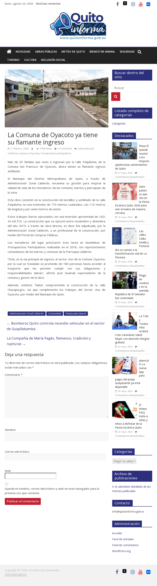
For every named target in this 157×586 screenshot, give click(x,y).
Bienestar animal (102, 51)
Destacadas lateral (76, 313)
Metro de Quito (73, 51)
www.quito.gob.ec (16, 574)
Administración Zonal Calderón (27, 313)
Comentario (13, 375)
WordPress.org (121, 551)
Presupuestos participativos (56, 153)
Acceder (117, 533)
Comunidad (54, 313)
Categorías (119, 123)
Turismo (13, 60)
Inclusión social (53, 60)
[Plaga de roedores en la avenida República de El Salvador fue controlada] (124, 273)
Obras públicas (46, 51)
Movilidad (23, 51)
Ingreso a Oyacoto (29, 153)
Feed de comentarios (125, 545)
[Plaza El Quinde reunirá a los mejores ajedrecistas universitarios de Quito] (124, 144)
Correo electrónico (17, 451)
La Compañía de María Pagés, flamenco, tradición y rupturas (49, 341)
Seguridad (127, 51)
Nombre (10, 430)
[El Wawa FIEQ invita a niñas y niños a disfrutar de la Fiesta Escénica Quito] (124, 403)
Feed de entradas (123, 539)
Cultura (30, 60)
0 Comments (64, 148)
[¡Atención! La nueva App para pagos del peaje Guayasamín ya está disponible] (124, 359)
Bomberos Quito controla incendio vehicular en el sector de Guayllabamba (56, 326)
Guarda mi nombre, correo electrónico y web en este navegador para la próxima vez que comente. (52, 491)
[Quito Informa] (78, 14)
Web (8, 471)
